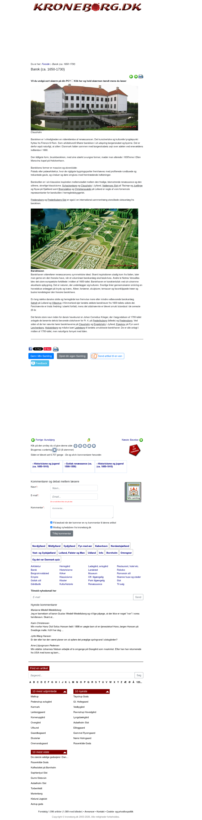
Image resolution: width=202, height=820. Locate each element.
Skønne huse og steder (129, 576)
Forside (46, 64)
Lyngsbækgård (81, 717)
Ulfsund (35, 727)
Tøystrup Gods (81, 696)
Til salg (120, 584)
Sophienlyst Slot (39, 772)
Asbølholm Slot (81, 722)
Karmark (35, 706)
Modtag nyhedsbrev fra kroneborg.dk (72, 527)
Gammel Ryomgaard (84, 732)
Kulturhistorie (66, 584)
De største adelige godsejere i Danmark (50, 757)
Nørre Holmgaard (82, 738)
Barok (34, 569)
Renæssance (95, 584)
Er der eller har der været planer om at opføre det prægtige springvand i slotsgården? (74, 639)
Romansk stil (124, 573)
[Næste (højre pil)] (136, 76)
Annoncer (90, 811)
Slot (119, 580)
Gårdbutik (36, 584)
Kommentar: (38, 507)
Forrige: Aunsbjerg (45, 439)
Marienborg (36, 793)
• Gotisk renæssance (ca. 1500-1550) (78, 465)
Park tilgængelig (96, 580)
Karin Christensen (40, 623)
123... (139, 682)
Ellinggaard (79, 727)
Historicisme (65, 569)
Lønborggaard (38, 712)
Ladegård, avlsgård (98, 566)
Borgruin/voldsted (40, 573)
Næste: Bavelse (130, 439)
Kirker (62, 573)
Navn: (34, 486)
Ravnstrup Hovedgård (84, 712)
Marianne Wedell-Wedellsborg (46, 609)
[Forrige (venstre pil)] (131, 76)
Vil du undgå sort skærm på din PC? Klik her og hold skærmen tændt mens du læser (78, 81)
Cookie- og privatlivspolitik (120, 811)
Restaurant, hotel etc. (128, 566)
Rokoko (121, 569)
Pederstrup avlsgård (41, 701)
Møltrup (35, 696)
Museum (92, 573)
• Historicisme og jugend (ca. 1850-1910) (46, 465)
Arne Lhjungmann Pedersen (45, 645)
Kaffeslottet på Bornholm (43, 767)
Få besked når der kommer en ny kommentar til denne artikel (84, 522)
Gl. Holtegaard (80, 701)
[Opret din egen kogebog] (133, 492)
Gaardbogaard (38, 732)
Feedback (41, 363)
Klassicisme (65, 576)
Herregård (64, 566)
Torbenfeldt (36, 788)
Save (49, 349)
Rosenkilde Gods (82, 743)
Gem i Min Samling (41, 356)
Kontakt (100, 811)
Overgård (36, 722)
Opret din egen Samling (72, 356)
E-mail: (35, 495)
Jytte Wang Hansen (41, 635)
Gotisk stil (36, 580)
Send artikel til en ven (110, 356)
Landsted (93, 569)
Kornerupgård (38, 717)
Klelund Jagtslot (39, 798)
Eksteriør (35, 738)
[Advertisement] (15, 47)
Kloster (63, 580)
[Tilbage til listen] (89, 439)
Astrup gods (37, 803)
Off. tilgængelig (96, 576)
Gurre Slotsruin (38, 777)
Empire (34, 576)
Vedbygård (78, 706)
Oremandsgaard (39, 743)
